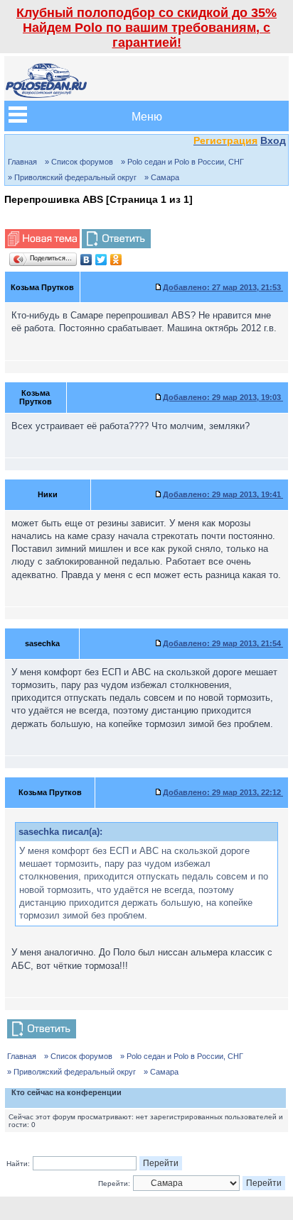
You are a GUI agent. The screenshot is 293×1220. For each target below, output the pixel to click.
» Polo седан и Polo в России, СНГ (182, 161)
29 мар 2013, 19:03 (223, 397)
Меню (147, 116)
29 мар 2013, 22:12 (223, 792)
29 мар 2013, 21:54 (223, 643)
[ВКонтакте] (86, 259)
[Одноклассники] (116, 259)
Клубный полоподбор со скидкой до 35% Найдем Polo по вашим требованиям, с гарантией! (146, 28)
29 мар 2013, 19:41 (223, 494)
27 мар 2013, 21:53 (223, 287)
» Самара (161, 177)
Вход (273, 140)
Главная (22, 161)
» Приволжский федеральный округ (72, 177)
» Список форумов (79, 161)
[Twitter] (101, 259)
